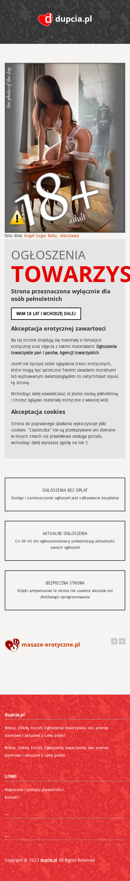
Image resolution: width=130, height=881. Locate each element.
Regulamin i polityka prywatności (34, 789)
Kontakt (11, 797)
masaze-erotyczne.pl (50, 644)
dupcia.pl (48, 860)
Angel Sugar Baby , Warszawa (51, 235)
